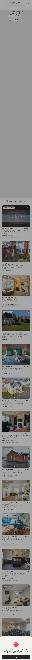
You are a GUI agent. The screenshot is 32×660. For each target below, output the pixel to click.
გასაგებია (16, 657)
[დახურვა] (29, 637)
